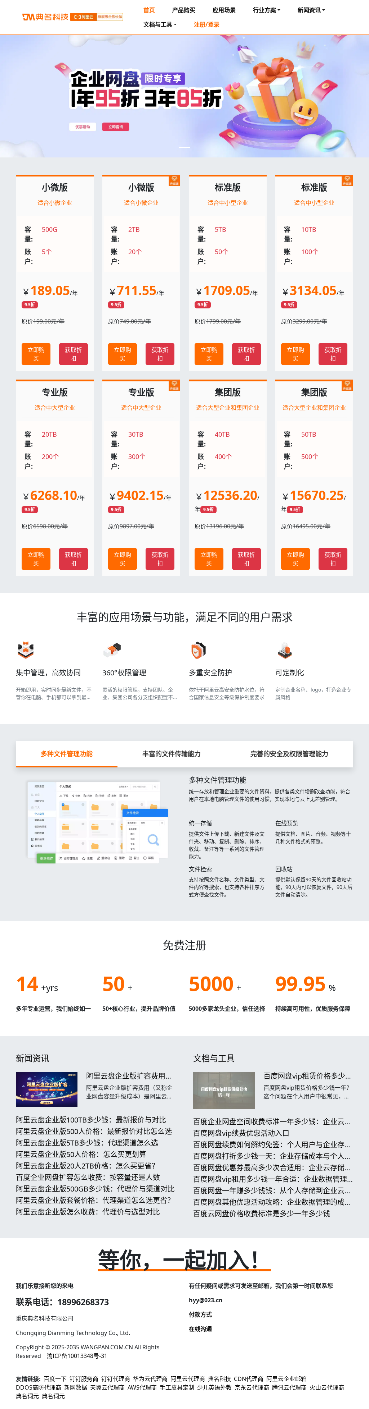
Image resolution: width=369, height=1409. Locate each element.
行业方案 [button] (264, 10)
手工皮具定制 (177, 1387)
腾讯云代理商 (289, 1387)
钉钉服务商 (84, 1379)
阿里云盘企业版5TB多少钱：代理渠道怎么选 (87, 1143)
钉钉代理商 (115, 1379)
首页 (149, 10)
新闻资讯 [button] (309, 10)
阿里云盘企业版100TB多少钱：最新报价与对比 (91, 1120)
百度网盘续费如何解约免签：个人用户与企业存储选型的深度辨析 (272, 1149)
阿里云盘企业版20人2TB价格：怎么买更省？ (87, 1166)
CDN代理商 (248, 1379)
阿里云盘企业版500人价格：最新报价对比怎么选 (94, 1131)
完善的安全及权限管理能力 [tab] (289, 753)
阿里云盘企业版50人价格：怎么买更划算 (81, 1154)
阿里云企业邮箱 (286, 1379)
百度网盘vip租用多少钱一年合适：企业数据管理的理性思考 (270, 1183)
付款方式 (200, 1314)
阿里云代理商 (187, 1379)
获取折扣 (73, 354)
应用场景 (224, 10)
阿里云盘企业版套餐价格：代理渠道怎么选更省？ (95, 1200)
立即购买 (36, 354)
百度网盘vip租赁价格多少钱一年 (307, 1080)
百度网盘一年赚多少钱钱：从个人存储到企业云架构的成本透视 (272, 1195)
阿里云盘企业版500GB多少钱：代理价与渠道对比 (95, 1189)
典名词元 (27, 1396)
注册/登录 (206, 24)
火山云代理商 (327, 1387)
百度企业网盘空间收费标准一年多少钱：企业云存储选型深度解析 (272, 1126)
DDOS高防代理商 (38, 1387)
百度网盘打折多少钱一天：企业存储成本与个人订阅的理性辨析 (272, 1160)
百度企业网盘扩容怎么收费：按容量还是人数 (88, 1177)
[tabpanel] (184, 835)
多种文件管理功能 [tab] (67, 753)
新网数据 (75, 1387)
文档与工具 (214, 1058)
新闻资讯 (32, 1058)
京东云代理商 (252, 1387)
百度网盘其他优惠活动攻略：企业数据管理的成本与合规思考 (272, 1206)
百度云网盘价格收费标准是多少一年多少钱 (261, 1213)
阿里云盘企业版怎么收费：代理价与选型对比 (88, 1212)
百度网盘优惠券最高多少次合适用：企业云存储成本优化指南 (272, 1172)
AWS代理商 (142, 1387)
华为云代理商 (150, 1379)
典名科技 (219, 1379)
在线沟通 (200, 1329)
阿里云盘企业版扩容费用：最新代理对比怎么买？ (129, 1080)
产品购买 (183, 10)
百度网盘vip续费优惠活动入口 (241, 1133)
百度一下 (55, 1379)
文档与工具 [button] (157, 24)
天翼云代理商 (107, 1387)
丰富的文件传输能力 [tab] (171, 753)
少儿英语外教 (214, 1387)
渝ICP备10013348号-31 (77, 1356)
